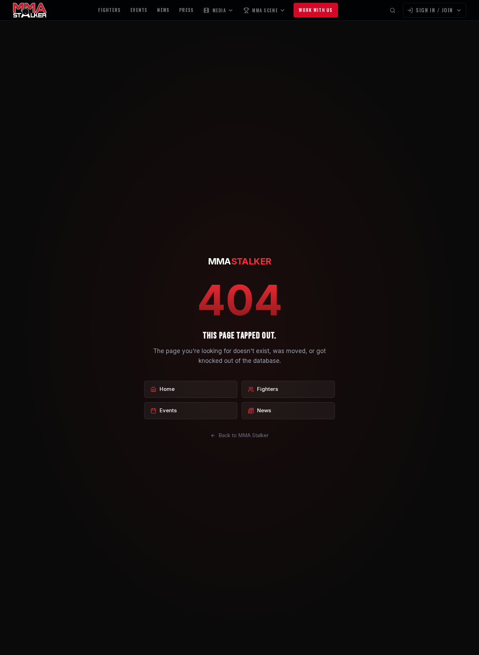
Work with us (315, 10)
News (163, 10)
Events (139, 10)
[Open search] (392, 10)
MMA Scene (265, 10)
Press (186, 10)
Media (219, 10)
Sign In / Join (434, 10)
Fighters (109, 10)
